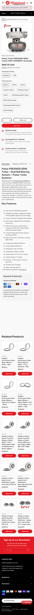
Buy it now (17, 125)
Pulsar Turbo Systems (8, 55)
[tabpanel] (17, 219)
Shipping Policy (24, 609)
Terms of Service (6, 609)
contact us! (22, 269)
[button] (31, 3)
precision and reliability (21, 181)
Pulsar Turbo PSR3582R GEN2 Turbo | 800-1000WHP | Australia (15, 20)
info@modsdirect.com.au (10, 563)
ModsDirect (9, 606)
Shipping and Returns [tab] (19, 164)
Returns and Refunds (7, 610)
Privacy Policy (15, 609)
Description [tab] (6, 164)
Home (3, 18)
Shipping (4, 67)
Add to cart (22, 120)
